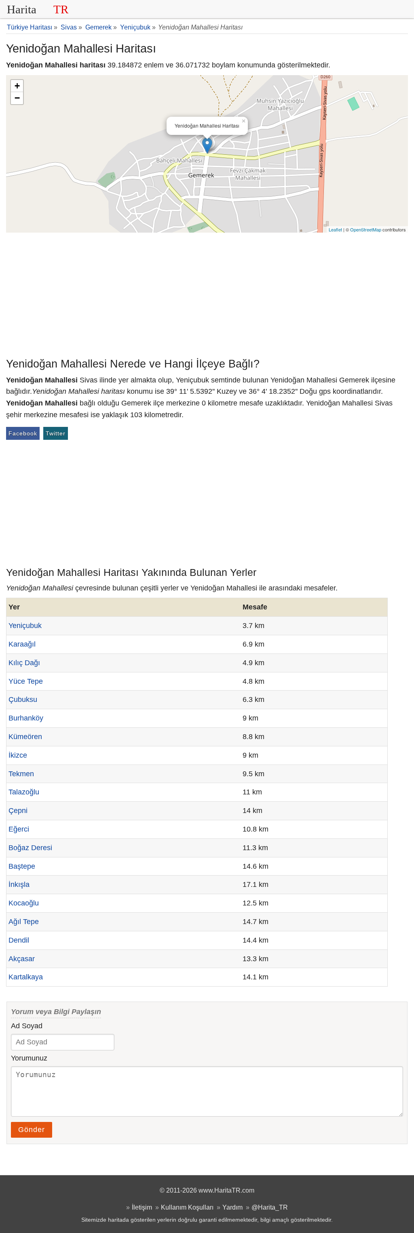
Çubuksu (22, 699)
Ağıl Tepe (23, 922)
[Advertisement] (207, 293)
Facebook (22, 433)
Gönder (31, 1130)
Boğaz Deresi (30, 848)
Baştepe (21, 866)
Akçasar (21, 959)
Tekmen (21, 774)
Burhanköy (25, 718)
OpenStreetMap (365, 229)
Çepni (17, 811)
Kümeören (25, 737)
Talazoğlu (23, 792)
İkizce (17, 755)
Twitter (55, 433)
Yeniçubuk (25, 626)
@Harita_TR (269, 1207)
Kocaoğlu (23, 903)
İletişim (142, 1207)
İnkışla (19, 884)
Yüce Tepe (25, 681)
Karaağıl (22, 644)
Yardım (232, 1207)
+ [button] (17, 86)
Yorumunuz (29, 1058)
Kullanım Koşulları (187, 1207)
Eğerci (18, 829)
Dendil (18, 940)
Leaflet (335, 229)
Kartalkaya (25, 977)
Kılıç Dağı (24, 663)
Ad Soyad (26, 1026)
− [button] (17, 98)
